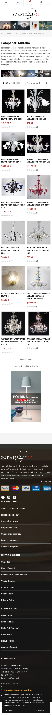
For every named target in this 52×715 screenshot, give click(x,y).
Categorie (6, 3)
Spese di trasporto (9, 546)
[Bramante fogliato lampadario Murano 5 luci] (13, 232)
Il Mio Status (7, 634)
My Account (41, 3)
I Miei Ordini (6, 615)
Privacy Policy (7, 600)
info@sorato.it (13, 678)
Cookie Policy (7, 594)
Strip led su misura (9, 521)
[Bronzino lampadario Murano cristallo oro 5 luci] (38, 232)
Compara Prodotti (9, 647)
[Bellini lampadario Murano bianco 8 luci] (13, 144)
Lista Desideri (7, 641)
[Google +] (14, 497)
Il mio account (7, 587)
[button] (21, 424)
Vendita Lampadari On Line (13, 508)
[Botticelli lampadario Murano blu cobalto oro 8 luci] (13, 187)
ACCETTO (10, 710)
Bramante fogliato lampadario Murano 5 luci (11, 250)
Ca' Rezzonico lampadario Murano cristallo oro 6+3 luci (13, 341)
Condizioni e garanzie (11, 534)
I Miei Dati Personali (10, 628)
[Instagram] (8, 497)
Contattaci (5, 562)
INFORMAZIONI (40, 710)
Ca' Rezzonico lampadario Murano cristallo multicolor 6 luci (38, 296)
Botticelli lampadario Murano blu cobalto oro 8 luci (13, 205)
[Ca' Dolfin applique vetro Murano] (13, 278)
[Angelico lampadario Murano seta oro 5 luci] (13, 101)
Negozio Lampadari (10, 515)
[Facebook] (3, 497)
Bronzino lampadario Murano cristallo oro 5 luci (38, 250)
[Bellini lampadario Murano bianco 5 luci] (38, 101)
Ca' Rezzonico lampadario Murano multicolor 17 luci (38, 341)
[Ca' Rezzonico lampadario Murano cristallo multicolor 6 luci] (38, 278)
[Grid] (14, 83)
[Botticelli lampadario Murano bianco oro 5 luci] (38, 144)
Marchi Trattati (8, 568)
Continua (47, 481)
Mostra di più (26, 359)
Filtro (7, 83)
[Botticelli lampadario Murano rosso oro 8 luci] (38, 187)
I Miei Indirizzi (7, 622)
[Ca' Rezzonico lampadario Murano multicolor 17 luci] (38, 323)
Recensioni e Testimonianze (14, 574)
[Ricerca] (18, 3)
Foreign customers (9, 540)
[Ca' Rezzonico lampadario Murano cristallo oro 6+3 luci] (13, 323)
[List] (18, 83)
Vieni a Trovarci (8, 581)
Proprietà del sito (9, 527)
